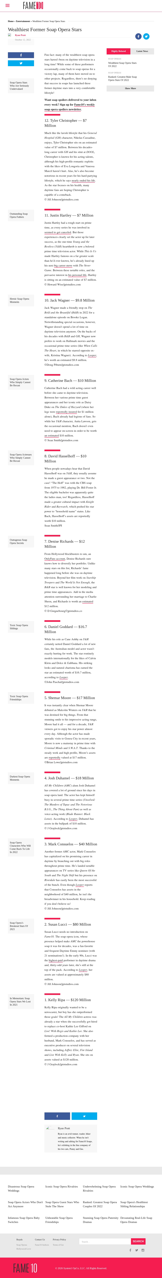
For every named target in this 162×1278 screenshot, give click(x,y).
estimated (87, 601)
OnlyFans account (54, 558)
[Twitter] (146, 36)
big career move (63, 265)
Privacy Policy (59, 1239)
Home (11, 21)
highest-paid (56, 960)
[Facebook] (138, 36)
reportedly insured (66, 411)
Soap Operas (21, 1245)
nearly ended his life (83, 180)
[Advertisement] (70, 1089)
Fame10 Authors (42, 1245)
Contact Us (40, 1239)
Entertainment (23, 21)
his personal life (77, 275)
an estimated (51, 435)
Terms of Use (58, 1245)
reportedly (54, 757)
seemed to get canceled (57, 232)
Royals (19, 1239)
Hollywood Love (23, 1249)
